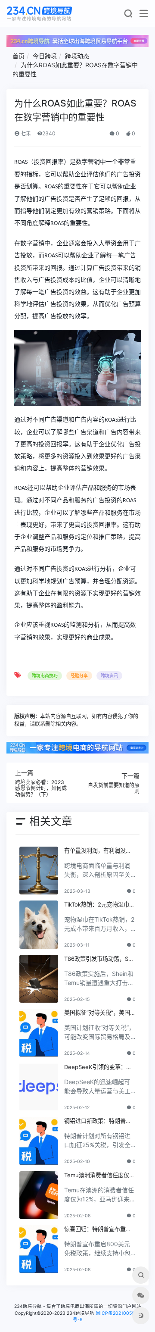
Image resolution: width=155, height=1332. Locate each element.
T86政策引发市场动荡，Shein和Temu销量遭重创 (99, 959)
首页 (18, 55)
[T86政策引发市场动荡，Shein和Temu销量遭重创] (38, 979)
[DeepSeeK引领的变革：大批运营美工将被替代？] (38, 1087)
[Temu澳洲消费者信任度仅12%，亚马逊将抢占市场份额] (38, 1195)
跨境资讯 (109, 675)
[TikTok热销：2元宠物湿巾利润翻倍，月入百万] (38, 925)
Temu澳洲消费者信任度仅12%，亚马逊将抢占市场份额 (99, 1175)
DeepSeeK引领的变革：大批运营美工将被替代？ (98, 1067)
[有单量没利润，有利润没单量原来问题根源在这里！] (38, 871)
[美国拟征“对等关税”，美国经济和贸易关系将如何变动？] (38, 1033)
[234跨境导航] (39, 13)
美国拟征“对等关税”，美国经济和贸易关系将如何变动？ (100, 1013)
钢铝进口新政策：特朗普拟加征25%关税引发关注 (97, 1121)
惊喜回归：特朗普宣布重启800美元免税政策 (99, 1229)
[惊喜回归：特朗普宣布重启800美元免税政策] (38, 1249)
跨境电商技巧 (45, 675)
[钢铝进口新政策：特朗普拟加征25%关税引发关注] (38, 1141)
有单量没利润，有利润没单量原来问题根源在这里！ (97, 851)
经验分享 (79, 675)
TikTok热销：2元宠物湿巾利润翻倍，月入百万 (99, 905)
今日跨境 (45, 55)
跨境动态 (77, 55)
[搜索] (128, 15)
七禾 (25, 133)
